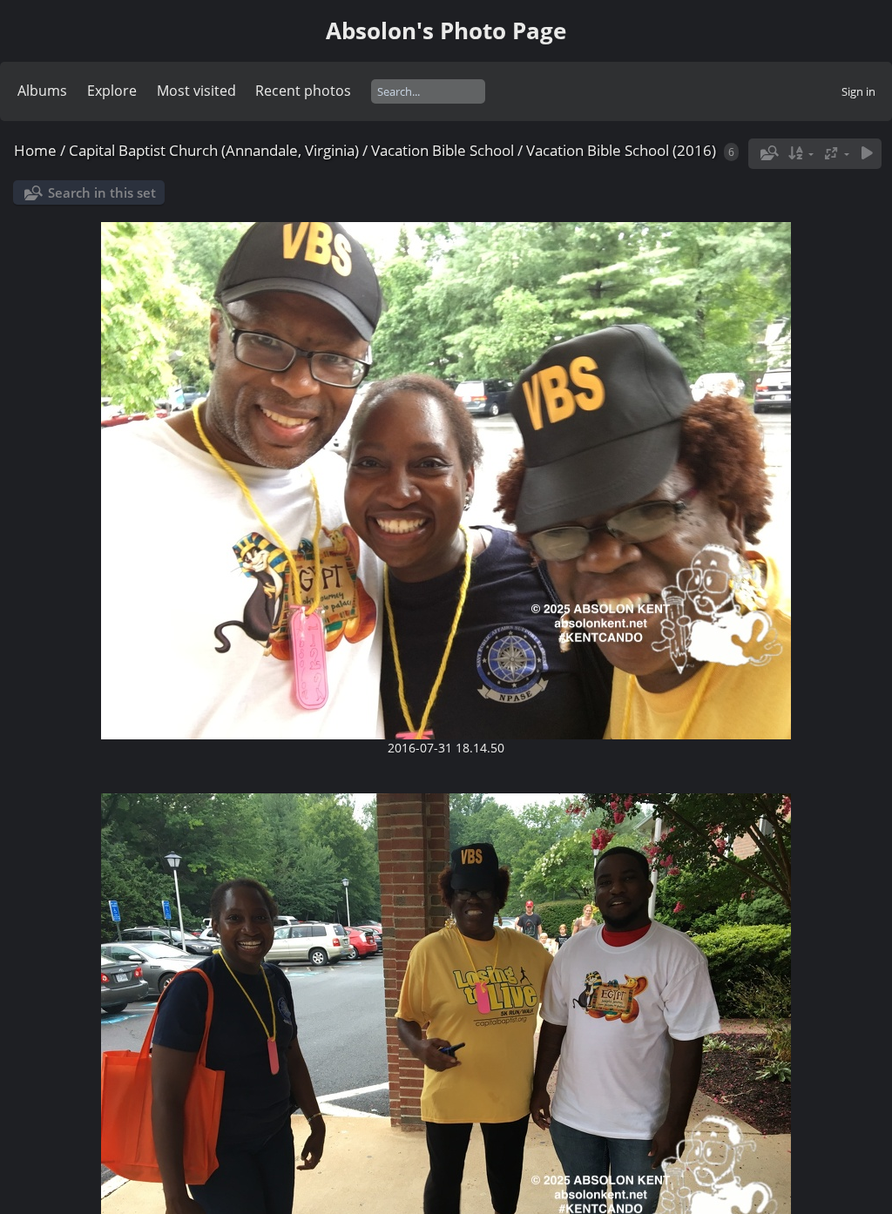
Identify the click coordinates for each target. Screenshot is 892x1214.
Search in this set (102, 192)
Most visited (196, 90)
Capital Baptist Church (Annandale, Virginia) (214, 150)
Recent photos (303, 90)
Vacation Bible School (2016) (621, 150)
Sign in (858, 91)
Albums (42, 90)
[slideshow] (866, 154)
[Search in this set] (767, 153)
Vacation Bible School (444, 150)
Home (35, 150)
